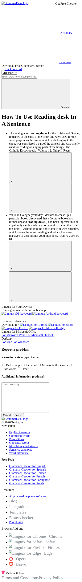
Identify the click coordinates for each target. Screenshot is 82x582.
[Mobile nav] (3, 70)
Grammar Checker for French (27, 476)
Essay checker (21, 517)
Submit (18, 415)
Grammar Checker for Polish (26, 483)
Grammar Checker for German (27, 473)
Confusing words (19, 435)
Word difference (19, 453)
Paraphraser (16, 522)
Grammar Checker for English (27, 466)
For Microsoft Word (14, 335)
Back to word (13, 69)
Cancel (7, 415)
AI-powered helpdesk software (27, 496)
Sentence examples (20, 449)
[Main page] (15, 3)
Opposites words (19, 442)
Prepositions (16, 439)
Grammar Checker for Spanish (27, 469)
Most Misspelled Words (23, 446)
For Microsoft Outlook (40, 335)
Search (64, 107)
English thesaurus (19, 432)
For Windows (21, 342)
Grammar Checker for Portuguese (29, 479)
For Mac (7, 342)
